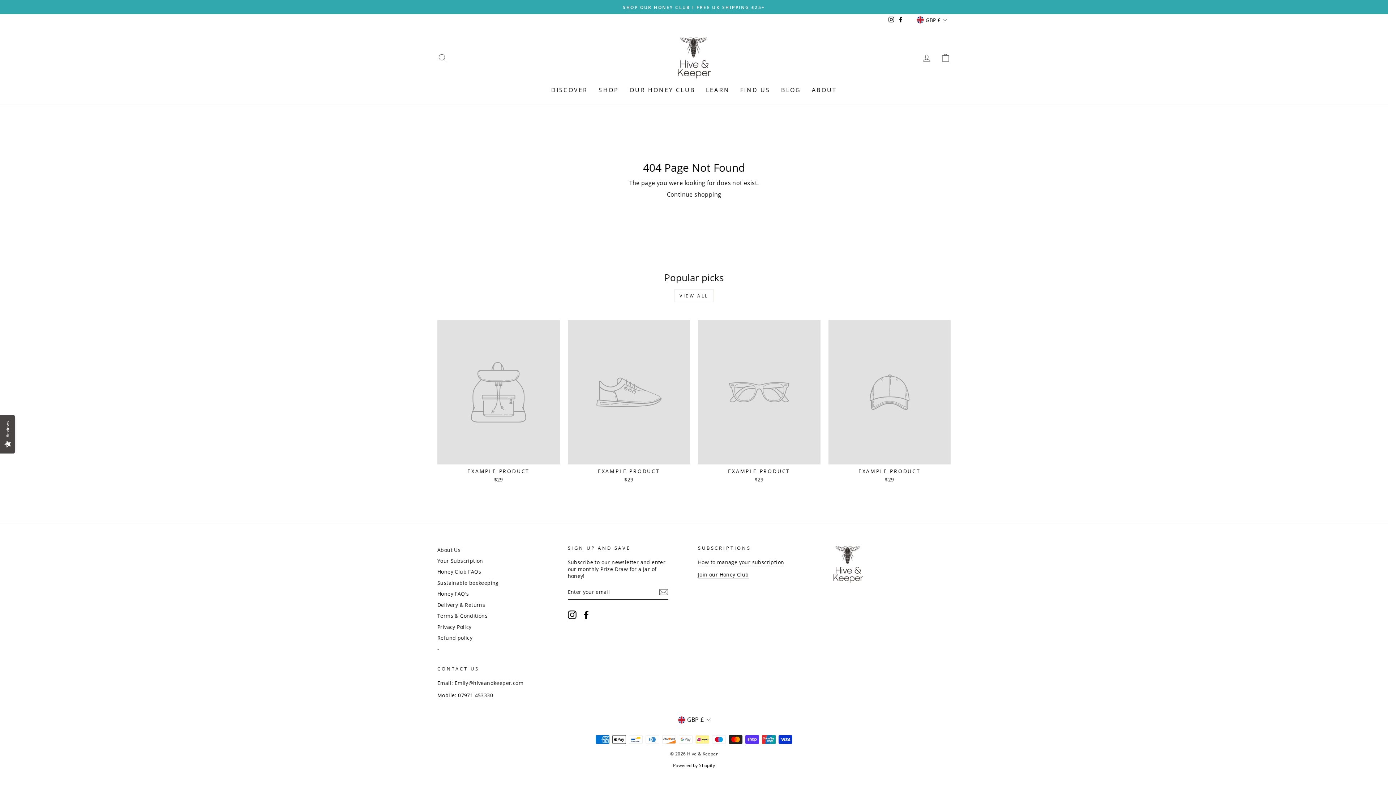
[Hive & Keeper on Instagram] (572, 614)
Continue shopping (694, 194)
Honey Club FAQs (459, 571)
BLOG (791, 90)
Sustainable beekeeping (468, 582)
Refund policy (454, 637)
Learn (717, 90)
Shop (609, 90)
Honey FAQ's (453, 593)
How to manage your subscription (741, 562)
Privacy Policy (454, 626)
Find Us (755, 90)
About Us (448, 549)
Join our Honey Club (723, 574)
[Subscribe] (663, 592)
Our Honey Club (662, 90)
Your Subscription (460, 560)
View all (694, 296)
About (824, 90)
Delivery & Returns (461, 604)
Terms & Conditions (462, 615)
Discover (569, 90)
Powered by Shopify (694, 765)
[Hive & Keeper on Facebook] (586, 614)
